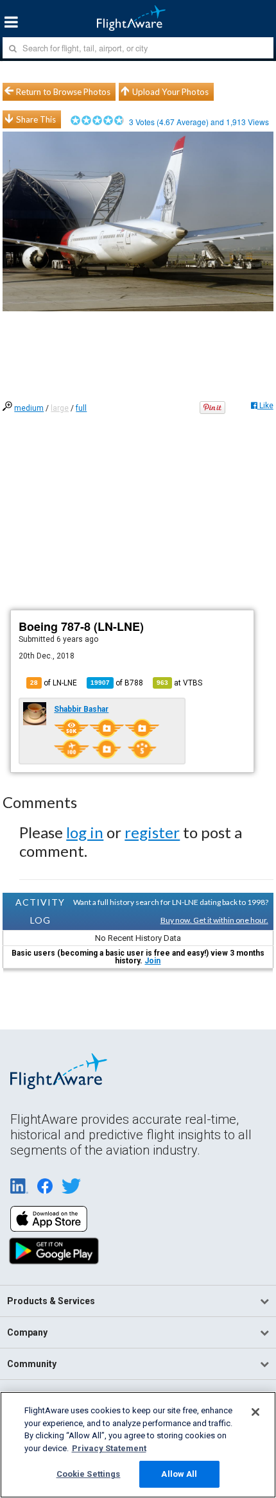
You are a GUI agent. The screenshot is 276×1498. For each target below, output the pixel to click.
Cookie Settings (88, 1474)
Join (152, 960)
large (60, 408)
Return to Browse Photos (63, 92)
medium (29, 408)
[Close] (255, 1412)
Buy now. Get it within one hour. (214, 920)
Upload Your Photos (170, 92)
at (179, 682)
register (152, 832)
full (81, 408)
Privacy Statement (109, 1448)
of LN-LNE (53, 682)
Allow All (179, 1474)
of (117, 682)
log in (84, 832)
